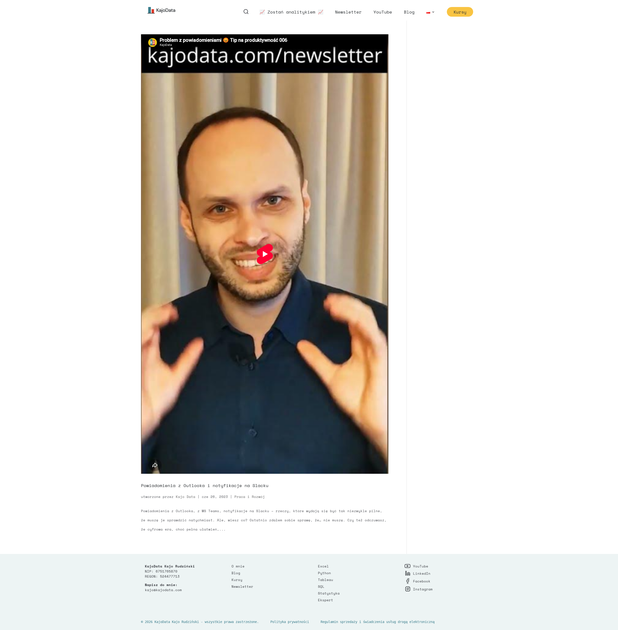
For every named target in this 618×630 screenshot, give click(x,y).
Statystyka (329, 593)
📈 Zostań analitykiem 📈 (291, 12)
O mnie (238, 566)
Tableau (325, 579)
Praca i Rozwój (249, 496)
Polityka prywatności (289, 622)
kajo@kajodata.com (163, 589)
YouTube (382, 12)
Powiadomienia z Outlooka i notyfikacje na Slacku (204, 485)
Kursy (460, 12)
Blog (409, 12)
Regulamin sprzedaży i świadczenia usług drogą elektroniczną (378, 622)
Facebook (421, 581)
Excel (323, 566)
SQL (321, 586)
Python (324, 572)
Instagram (423, 589)
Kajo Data (185, 496)
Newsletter (348, 12)
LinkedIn (421, 573)
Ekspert (325, 599)
